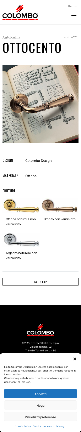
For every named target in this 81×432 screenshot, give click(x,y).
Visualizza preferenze (40, 416)
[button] (75, 358)
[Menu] (76, 14)
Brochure (40, 281)
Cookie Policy (23, 426)
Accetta (40, 393)
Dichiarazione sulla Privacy (48, 426)
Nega (40, 405)
